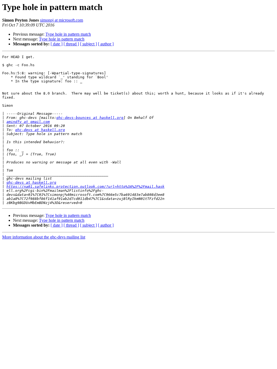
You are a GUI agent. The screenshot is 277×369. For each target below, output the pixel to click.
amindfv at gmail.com (28, 122)
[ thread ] (71, 44)
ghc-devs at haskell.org (40, 130)
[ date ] (56, 44)
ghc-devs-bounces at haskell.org (89, 118)
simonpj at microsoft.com (61, 20)
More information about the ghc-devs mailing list (43, 237)
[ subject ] (88, 44)
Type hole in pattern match (68, 34)
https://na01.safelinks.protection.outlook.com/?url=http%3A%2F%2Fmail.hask (85, 187)
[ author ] (106, 44)
